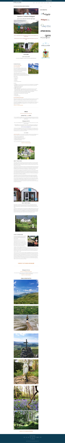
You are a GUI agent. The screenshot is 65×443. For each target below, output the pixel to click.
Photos (33, 437)
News (28, 437)
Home (24, 437)
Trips (26, 437)
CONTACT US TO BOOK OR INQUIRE (18, 105)
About (30, 437)
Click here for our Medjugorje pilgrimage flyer (26, 271)
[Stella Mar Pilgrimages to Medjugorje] (17, 3)
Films (34, 437)
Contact (40, 437)
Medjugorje (37, 437)
